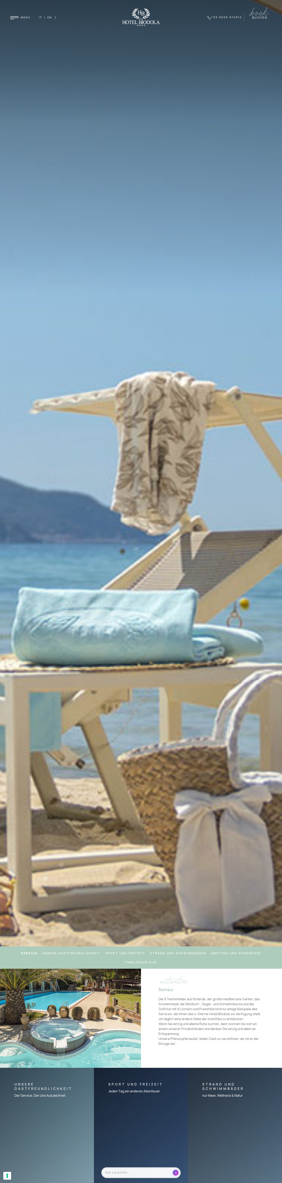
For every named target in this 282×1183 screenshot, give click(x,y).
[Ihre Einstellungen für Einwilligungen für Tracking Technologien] (7, 1176)
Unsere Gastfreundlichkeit (71, 953)
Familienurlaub (141, 962)
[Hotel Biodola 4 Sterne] (141, 17)
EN (49, 17)
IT (40, 17)
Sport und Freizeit (125, 953)
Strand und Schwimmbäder (178, 953)
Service (29, 953)
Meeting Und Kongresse (236, 953)
